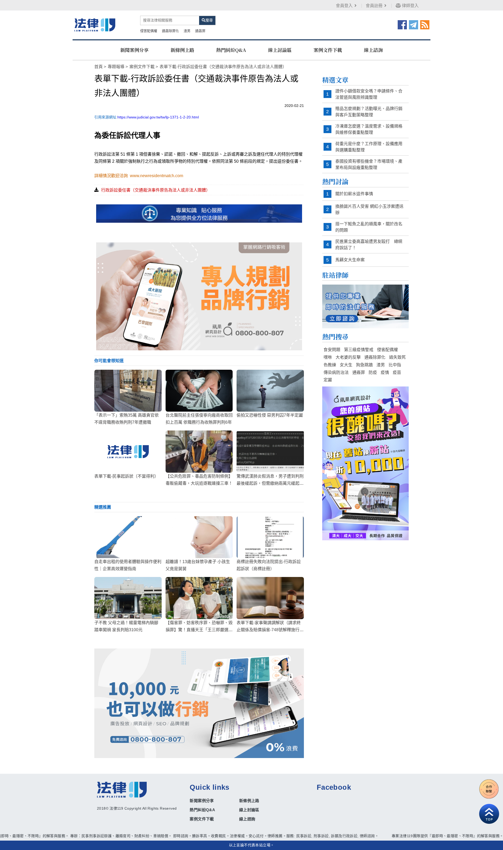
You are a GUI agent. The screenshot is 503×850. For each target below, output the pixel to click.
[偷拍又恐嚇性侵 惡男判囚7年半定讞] (270, 391)
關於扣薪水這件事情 (354, 194)
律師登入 (410, 5)
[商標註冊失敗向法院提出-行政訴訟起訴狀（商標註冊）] (270, 537)
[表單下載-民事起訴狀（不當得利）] (128, 451)
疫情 (385, 372)
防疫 (373, 372)
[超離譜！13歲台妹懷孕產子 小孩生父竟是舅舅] (199, 537)
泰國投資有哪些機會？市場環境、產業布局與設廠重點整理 (368, 164)
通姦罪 (200, 31)
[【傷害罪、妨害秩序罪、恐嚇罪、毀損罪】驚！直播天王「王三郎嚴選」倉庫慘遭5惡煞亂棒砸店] (199, 598)
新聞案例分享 (134, 49)
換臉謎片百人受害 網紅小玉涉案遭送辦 (369, 209)
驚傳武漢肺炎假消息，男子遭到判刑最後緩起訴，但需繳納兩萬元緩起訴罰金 (270, 483)
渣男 (187, 31)
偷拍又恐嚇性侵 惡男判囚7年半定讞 (270, 415)
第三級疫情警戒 (358, 349)
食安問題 (332, 349)
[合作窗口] (489, 789)
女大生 (346, 365)
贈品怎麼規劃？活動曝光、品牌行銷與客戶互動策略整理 (368, 111)
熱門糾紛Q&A (231, 49)
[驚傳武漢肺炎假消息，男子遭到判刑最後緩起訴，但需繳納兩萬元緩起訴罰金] (270, 451)
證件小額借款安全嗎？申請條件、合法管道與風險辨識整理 (368, 94)
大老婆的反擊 (348, 357)
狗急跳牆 (364, 365)
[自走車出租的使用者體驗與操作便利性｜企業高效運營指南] (128, 537)
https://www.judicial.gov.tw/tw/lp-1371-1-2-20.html (158, 117)
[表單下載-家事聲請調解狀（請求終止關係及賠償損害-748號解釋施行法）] (270, 598)
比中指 (395, 365)
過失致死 (397, 357)
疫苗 (397, 372)
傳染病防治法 (336, 372)
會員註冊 (374, 5)
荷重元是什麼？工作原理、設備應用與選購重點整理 (368, 146)
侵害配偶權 (148, 31)
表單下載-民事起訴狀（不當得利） (126, 476)
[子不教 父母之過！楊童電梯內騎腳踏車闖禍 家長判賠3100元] (128, 598)
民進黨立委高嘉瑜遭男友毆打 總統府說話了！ (368, 244)
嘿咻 (328, 357)
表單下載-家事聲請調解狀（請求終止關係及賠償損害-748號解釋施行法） (269, 629)
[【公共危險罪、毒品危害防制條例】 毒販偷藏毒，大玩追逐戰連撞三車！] (199, 451)
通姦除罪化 (170, 31)
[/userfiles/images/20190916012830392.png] (95, 24)
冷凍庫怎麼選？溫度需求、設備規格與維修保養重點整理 (368, 129)
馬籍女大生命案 (350, 260)
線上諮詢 (373, 49)
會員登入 (344, 5)
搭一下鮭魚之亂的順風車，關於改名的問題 (368, 227)
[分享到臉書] (402, 24)
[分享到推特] (413, 24)
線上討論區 (280, 49)
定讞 (328, 380)
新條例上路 (182, 49)
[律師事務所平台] (199, 296)
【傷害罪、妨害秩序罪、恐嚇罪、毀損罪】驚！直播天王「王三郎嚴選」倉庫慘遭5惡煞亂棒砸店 (199, 629)
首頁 (98, 66)
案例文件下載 (328, 49)
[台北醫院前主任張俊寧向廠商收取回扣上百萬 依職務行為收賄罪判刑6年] (199, 391)
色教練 (330, 365)
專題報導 (116, 66)
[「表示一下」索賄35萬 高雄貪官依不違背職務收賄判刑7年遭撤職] (128, 391)
